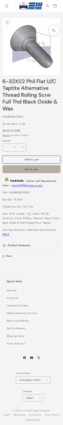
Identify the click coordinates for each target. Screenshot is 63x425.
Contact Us (12, 298)
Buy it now (31, 169)
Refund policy (20, 414)
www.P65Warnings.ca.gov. (27, 185)
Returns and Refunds (18, 320)
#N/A (6, 234)
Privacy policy (35, 414)
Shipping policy (33, 419)
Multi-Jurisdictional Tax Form (22, 313)
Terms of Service (16, 343)
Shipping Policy (15, 336)
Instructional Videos (17, 305)
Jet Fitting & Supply (30, 410)
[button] (6, 6)
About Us (12, 290)
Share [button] (9, 256)
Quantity (7, 140)
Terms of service (52, 414)
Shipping (6, 135)
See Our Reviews (16, 328)
